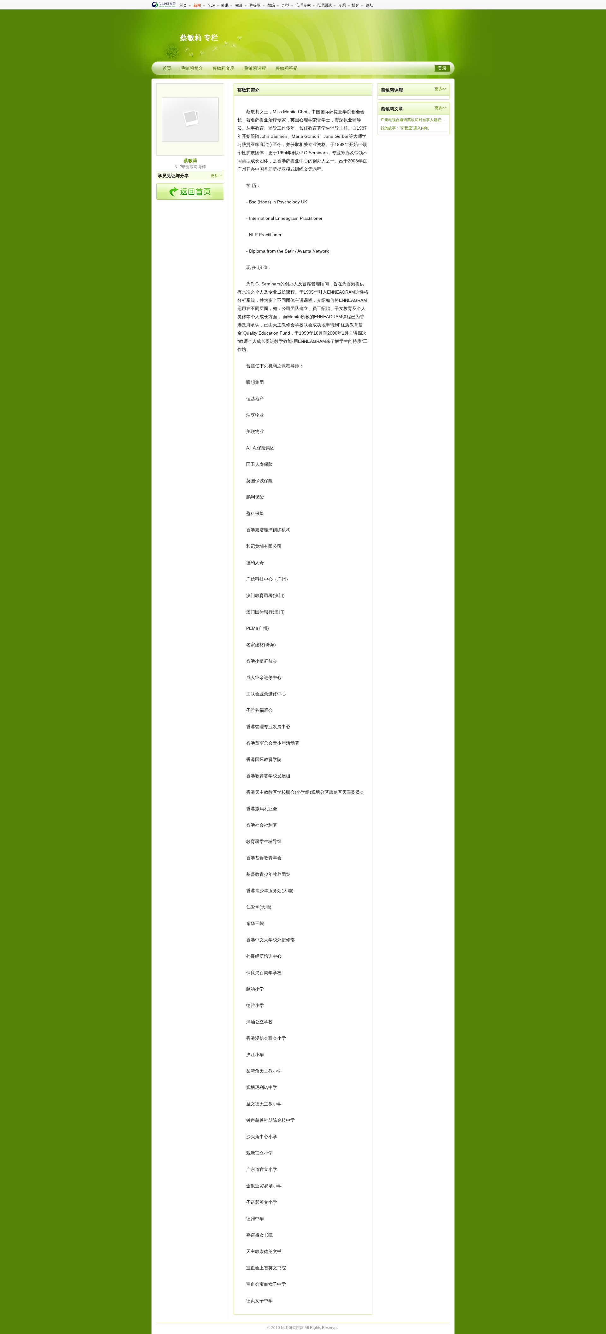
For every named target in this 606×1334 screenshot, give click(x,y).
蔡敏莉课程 (255, 68)
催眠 (225, 5)
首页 (183, 5)
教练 (271, 5)
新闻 (197, 5)
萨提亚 (255, 5)
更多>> (217, 175)
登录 (442, 68)
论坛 (369, 5)
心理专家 (303, 5)
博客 (355, 5)
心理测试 (324, 5)
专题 (342, 5)
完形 (239, 5)
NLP (211, 5)
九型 (285, 5)
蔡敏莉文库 (223, 68)
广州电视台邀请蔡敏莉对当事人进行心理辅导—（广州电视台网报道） (439, 120)
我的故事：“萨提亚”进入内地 (405, 128)
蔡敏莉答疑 (287, 68)
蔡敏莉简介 (192, 68)
